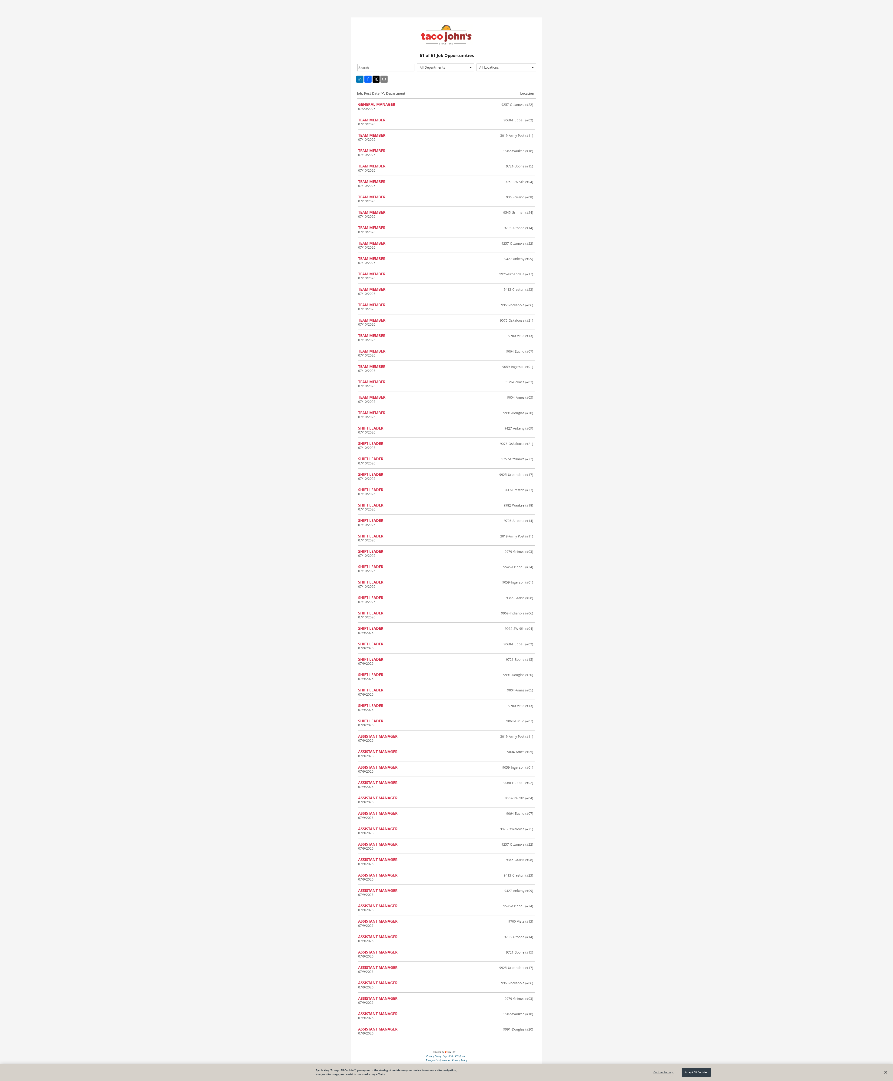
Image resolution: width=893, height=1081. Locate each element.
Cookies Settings (663, 1072)
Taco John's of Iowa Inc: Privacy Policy (446, 1060)
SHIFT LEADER (370, 428)
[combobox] (445, 67)
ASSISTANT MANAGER (378, 736)
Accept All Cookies (696, 1072)
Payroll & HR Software (455, 1056)
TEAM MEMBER (372, 120)
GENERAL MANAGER (376, 104)
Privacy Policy (433, 1056)
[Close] (885, 1072)
